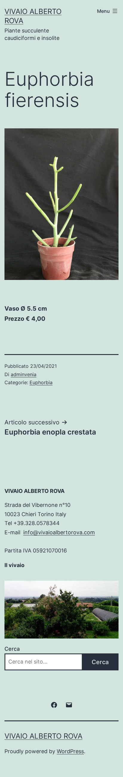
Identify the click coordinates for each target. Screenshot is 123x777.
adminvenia (23, 374)
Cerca (12, 649)
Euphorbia (41, 382)
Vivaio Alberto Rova (43, 736)
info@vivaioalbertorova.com (59, 532)
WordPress (70, 751)
